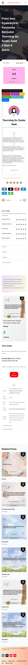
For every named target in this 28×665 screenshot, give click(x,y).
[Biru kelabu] (14, 527)
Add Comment (7, 262)
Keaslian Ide (5, 228)
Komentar (5, 100)
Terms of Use (11, 661)
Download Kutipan (18, 97)
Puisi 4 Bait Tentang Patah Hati (17, 409)
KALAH (4, 479)
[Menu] (25, 2)
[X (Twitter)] (10, 189)
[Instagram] (11, 655)
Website (5, 257)
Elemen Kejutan (6, 238)
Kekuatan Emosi (6, 219)
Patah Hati (5, 639)
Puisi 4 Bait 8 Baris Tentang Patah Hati (12, 90)
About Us (4, 661)
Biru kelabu (5, 541)
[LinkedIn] (23, 189)
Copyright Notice (21, 661)
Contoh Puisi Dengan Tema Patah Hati (12, 178)
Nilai (22, 93)
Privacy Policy (9, 663)
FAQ (3, 663)
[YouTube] (14, 655)
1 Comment (4, 511)
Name (5, 246)
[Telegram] (4, 193)
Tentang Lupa (6, 574)
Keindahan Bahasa (6, 224)
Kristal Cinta (5, 607)
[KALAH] (14, 464)
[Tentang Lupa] (14, 559)
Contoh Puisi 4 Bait (7, 425)
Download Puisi (6, 97)
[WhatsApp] (10, 193)
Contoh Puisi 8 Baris (7, 429)
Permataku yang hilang (8, 509)
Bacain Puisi (15, 93)
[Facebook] (4, 189)
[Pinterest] (17, 189)
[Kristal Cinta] (14, 592)
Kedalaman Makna (6, 233)
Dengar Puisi (6, 93)
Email (4, 252)
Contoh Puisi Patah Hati (14, 2)
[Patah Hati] (14, 625)
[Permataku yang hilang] (14, 494)
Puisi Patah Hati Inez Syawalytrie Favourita (13, 287)
